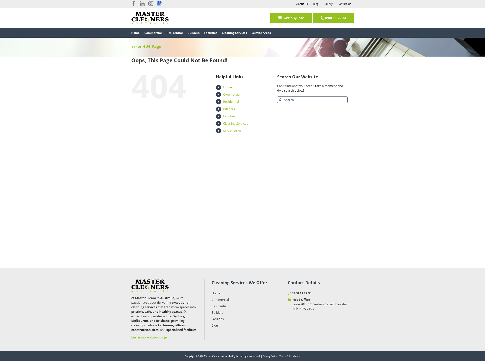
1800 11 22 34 (301, 293)
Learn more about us (147, 337)
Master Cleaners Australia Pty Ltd (221, 356)
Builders (229, 109)
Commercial (231, 94)
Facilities (229, 116)
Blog (215, 325)
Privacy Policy (270, 356)
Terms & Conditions (289, 356)
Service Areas (232, 131)
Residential (231, 102)
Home (227, 87)
